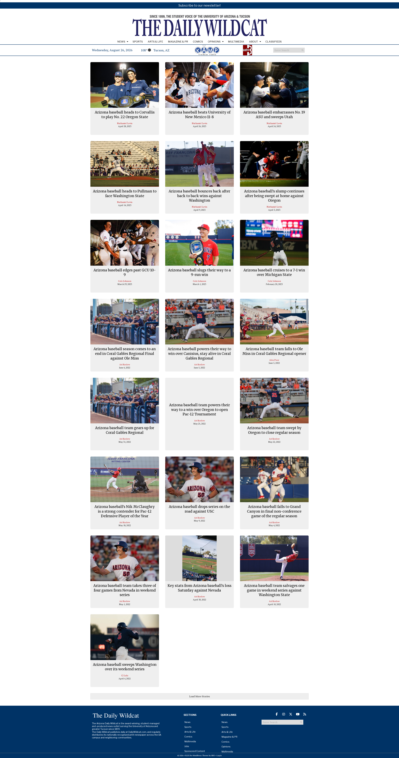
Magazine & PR (178, 41)
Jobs (186, 746)
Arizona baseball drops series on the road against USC (199, 509)
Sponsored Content (194, 751)
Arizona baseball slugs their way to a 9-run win (199, 272)
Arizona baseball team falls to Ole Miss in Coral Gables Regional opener (274, 351)
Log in (219, 755)
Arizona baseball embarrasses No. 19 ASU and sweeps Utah (274, 114)
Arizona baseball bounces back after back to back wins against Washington (199, 196)
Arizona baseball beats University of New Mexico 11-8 (199, 114)
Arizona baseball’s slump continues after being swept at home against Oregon (274, 196)
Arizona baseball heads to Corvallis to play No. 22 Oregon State (125, 114)
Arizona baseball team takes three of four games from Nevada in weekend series (124, 590)
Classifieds (273, 41)
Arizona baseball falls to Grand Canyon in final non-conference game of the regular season (274, 511)
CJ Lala (124, 675)
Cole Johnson (124, 281)
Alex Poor (274, 359)
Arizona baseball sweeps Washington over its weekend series (124, 666)
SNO (213, 755)
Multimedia (236, 41)
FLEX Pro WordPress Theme (196, 755)
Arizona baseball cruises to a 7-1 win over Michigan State (274, 272)
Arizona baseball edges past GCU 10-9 (125, 272)
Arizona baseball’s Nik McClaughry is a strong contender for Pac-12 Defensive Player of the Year (124, 511)
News (121, 41)
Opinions (214, 41)
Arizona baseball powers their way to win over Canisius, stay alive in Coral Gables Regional (199, 353)
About (253, 41)
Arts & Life (155, 41)
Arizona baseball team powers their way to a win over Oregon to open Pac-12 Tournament (199, 409)
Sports (138, 41)
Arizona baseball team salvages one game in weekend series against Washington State (274, 590)
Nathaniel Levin (124, 123)
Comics (198, 41)
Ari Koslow (124, 364)
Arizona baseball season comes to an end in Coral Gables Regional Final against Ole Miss (125, 353)
